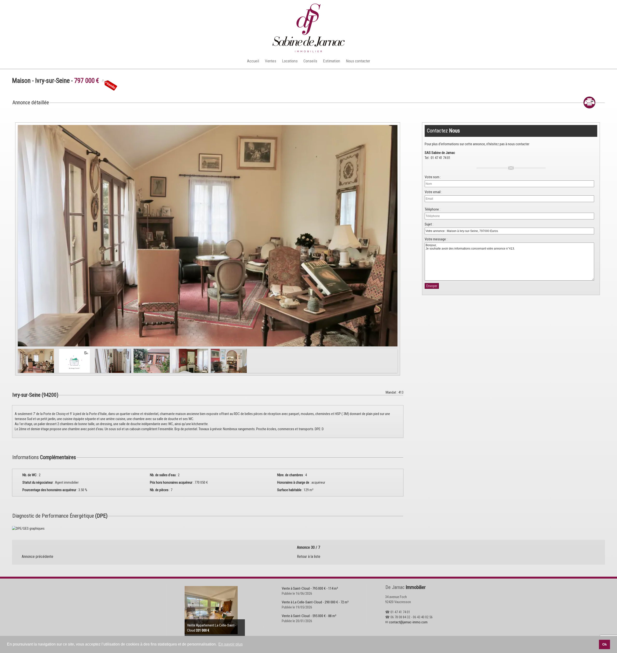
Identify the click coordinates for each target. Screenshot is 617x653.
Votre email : (433, 192)
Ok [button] (604, 644)
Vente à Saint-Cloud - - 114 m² (310, 588)
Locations (290, 61)
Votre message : (436, 239)
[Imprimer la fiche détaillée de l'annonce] (589, 102)
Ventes (270, 61)
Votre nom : (433, 177)
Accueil (253, 61)
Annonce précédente (37, 556)
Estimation (331, 61)
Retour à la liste (308, 556)
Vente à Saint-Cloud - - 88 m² (309, 616)
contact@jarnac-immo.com (408, 622)
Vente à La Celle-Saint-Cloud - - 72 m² (315, 602)
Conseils (310, 61)
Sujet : (429, 224)
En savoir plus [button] (230, 644)
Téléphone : (432, 209)
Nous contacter (358, 61)
